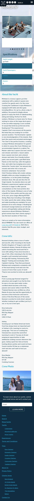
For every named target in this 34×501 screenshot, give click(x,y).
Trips (3, 446)
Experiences (6, 438)
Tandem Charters (10, 464)
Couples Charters (10, 458)
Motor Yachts (9, 434)
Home (4, 415)
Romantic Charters (10, 452)
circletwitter (13, 2)
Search (4, 419)
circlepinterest (15, 2)
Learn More (17, 409)
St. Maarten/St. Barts (11, 488)
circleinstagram (7, 2)
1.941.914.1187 (10, 5)
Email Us (20, 2)
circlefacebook (10, 2)
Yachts (4, 425)
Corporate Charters (11, 461)
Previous (5, 32)
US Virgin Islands (10, 482)
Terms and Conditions (9, 441)
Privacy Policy (7, 471)
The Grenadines (10, 491)
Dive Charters (9, 449)
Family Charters (9, 455)
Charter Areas (7, 475)
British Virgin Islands (11, 485)
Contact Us (6, 497)
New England (9, 479)
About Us (5, 468)
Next (29, 32)
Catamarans (8, 428)
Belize (7, 494)
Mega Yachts (6, 422)
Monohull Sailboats (11, 431)
